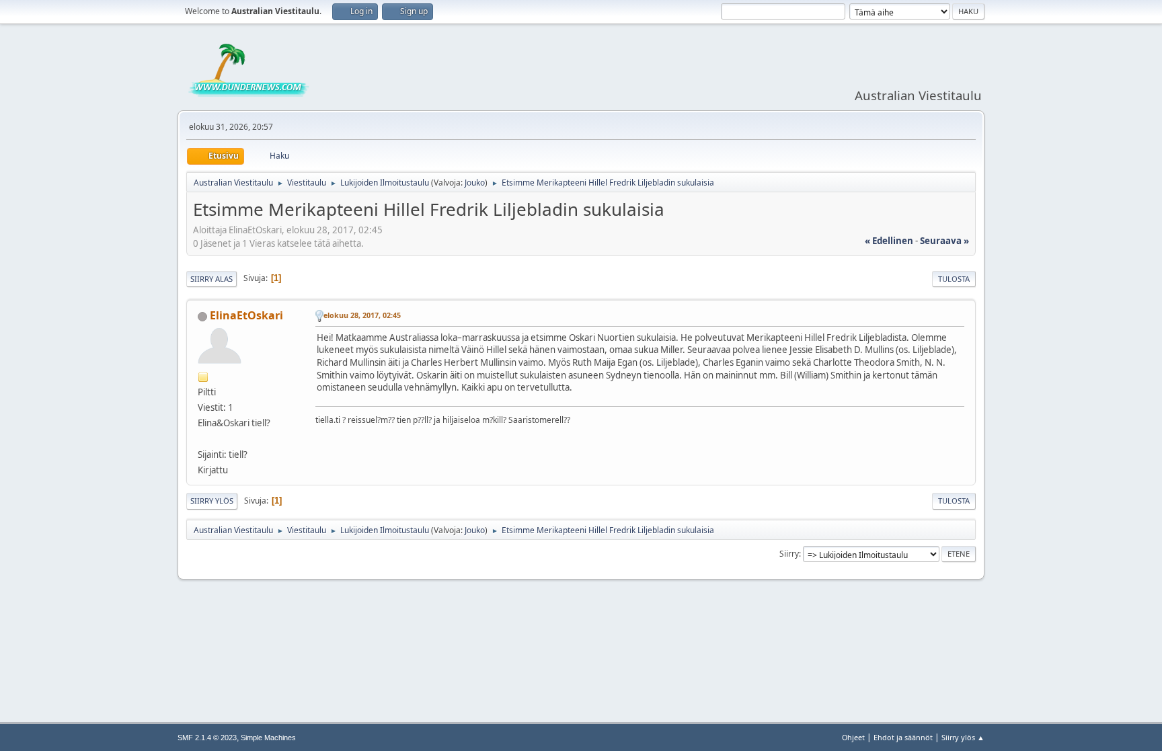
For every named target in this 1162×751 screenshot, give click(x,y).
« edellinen (889, 241)
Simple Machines (268, 738)
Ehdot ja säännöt (903, 737)
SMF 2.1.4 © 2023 (207, 738)
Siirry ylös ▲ (962, 737)
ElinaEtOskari (246, 315)
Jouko (475, 182)
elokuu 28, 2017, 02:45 (362, 315)
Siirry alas (211, 279)
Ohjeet (853, 737)
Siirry (789, 553)
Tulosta (954, 279)
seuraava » (944, 241)
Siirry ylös (211, 501)
